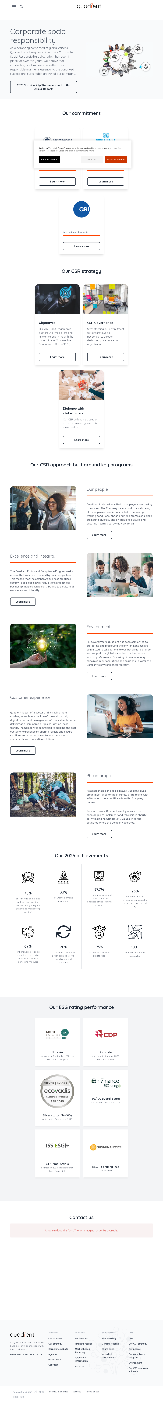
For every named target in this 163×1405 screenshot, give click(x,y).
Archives (79, 1366)
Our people (135, 1349)
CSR (131, 1338)
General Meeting (110, 1343)
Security (77, 1391)
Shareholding (109, 1338)
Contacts (53, 1364)
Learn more (57, 181)
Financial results (83, 1343)
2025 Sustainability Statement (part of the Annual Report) (43, 87)
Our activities (55, 1338)
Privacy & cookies (59, 1391)
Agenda (52, 1354)
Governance (54, 1359)
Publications (81, 1338)
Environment (135, 1362)
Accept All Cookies (116, 159)
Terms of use (92, 1391)
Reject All (92, 159)
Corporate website (58, 1349)
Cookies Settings (49, 159)
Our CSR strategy (138, 1343)
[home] (89, 6)
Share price (108, 1349)
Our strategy (55, 1343)
